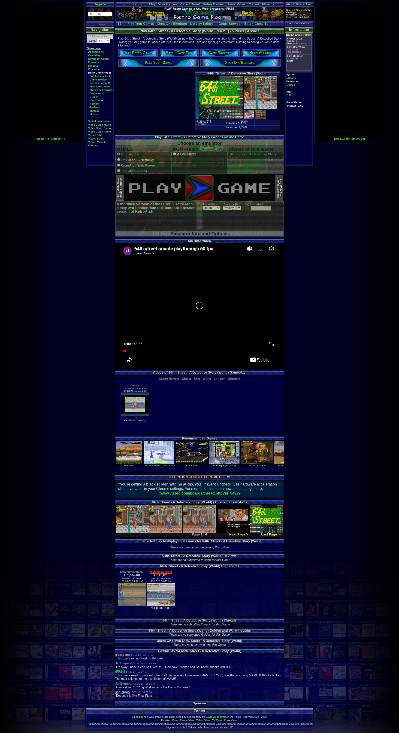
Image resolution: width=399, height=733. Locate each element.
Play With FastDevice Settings (279, 187)
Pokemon (94, 69)
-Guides (93, 97)
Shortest (234, 378)
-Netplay (94, 103)
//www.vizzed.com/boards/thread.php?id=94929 (200, 493)
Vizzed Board (190, 4)
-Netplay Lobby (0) (100, 83)
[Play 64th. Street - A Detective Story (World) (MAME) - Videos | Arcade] (200, 20)
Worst (207, 378)
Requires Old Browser (217, 148)
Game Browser (230, 23)
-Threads (94, 110)
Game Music (236, 4)
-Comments (96, 93)
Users (300, 4)
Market (254, 4)
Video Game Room (99, 131)
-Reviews (94, 107)
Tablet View (203, 720)
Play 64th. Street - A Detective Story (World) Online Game (199, 137)
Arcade (291, 78)
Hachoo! (128, 465)
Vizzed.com (137, 4)
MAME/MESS (186, 154)
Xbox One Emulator (172, 23)
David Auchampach (217, 716)
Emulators (94, 62)
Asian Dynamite (257, 465)
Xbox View (230, 720)
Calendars (94, 55)
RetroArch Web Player (138, 165)
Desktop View (169, 720)
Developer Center (98, 58)
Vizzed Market (96, 142)
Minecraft (269, 4)
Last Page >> (271, 534)
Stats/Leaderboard (99, 121)
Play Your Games (140, 23)
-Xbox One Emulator (101, 90)
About (290, 4)
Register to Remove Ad (49, 138)
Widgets (93, 145)
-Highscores (96, 100)
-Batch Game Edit (99, 76)
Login (100, 24)
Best (197, 378)
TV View (217, 720)
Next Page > (238, 534)
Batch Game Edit (257, 23)
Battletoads (191, 465)
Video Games (213, 4)
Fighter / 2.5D (295, 105)
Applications (96, 51)
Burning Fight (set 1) (224, 465)
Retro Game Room (99, 72)
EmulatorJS (130, 154)
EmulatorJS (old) (134, 171)
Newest (174, 378)
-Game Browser (98, 79)
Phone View (187, 720)
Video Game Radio (99, 128)
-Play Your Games (99, 86)
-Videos (93, 114)
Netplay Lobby (201, 23)
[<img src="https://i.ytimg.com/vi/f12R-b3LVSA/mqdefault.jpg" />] (135, 415)
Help (309, 4)
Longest (219, 378)
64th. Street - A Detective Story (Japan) (252, 155)
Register (100, 4)
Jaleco (291, 85)
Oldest (186, 378)
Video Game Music (99, 124)
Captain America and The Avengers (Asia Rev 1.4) (171, 465)
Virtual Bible (95, 135)
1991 (290, 95)
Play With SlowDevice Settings (120, 187)
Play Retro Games (163, 4)
